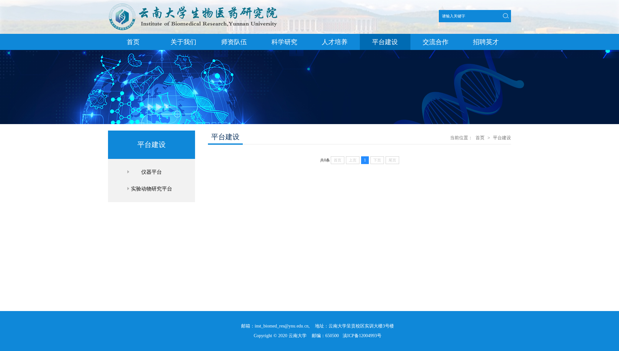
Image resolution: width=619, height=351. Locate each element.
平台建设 (385, 41)
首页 (133, 41)
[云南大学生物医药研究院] (193, 27)
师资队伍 (234, 41)
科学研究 (284, 41)
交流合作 (435, 41)
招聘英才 (486, 41)
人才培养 (335, 41)
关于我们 (183, 41)
